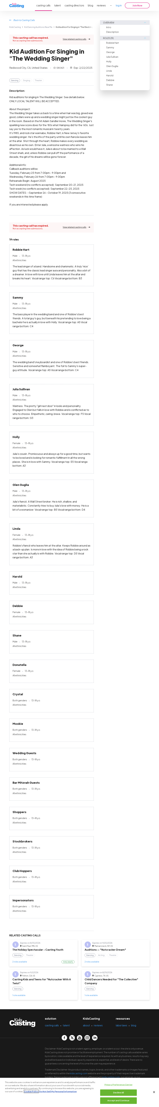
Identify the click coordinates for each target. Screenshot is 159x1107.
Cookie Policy (31, 1091)
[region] (79, 1092)
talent (57, 5)
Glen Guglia (112, 66)
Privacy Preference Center (118, 1084)
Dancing (14, 80)
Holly (108, 61)
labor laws (121, 1025)
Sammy (110, 47)
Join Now (137, 5)
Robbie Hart (112, 42)
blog (90, 5)
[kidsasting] (16, 5)
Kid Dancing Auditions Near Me (38, 27)
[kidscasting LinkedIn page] (95, 1037)
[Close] (154, 1092)
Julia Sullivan (112, 56)
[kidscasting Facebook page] (64, 1037)
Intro (108, 27)
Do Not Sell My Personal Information (58, 1091)
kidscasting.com (78, 1073)
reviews (101, 5)
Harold (109, 75)
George (110, 52)
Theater (38, 80)
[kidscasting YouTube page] (79, 1037)
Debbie (110, 80)
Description (112, 31)
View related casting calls (74, 39)
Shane (109, 84)
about (86, 1025)
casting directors (74, 5)
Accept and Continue (118, 1100)
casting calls (43, 5)
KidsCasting (15, 27)
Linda (109, 70)
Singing (26, 80)
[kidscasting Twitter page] (72, 1037)
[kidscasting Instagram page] (87, 1037)
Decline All (118, 1092)
